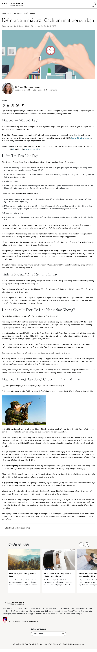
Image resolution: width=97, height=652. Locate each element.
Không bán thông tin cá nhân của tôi (24, 621)
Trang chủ (5, 13)
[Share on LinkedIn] (8, 105)
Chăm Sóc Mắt (17, 13)
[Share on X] (12, 105)
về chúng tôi (18, 644)
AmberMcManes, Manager (29, 87)
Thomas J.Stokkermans (47, 90)
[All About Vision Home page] (12, 4)
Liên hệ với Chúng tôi (52, 644)
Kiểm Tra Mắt (30, 13)
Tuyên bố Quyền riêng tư (73, 644)
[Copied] (22, 105)
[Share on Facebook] (3, 105)
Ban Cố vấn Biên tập (33, 644)
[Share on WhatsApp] (17, 105)
